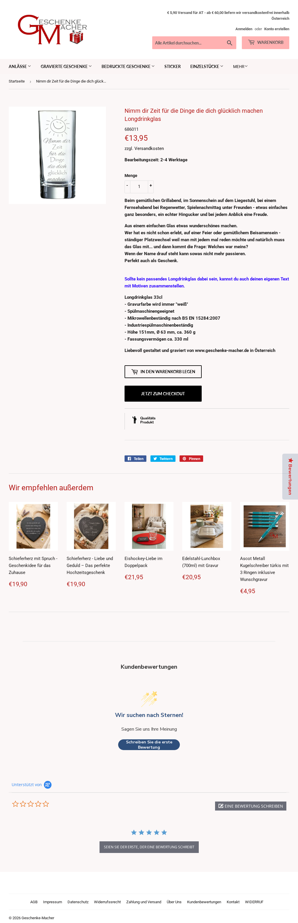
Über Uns (174, 902)
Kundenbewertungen (204, 902)
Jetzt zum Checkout (163, 393)
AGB (34, 902)
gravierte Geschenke (64, 66)
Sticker (172, 66)
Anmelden (243, 29)
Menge (131, 175)
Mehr (238, 66)
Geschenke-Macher (38, 918)
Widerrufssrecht (107, 902)
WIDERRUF (254, 902)
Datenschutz (78, 902)
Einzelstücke (205, 66)
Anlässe (18, 66)
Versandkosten (149, 148)
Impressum (52, 902)
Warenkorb (269, 42)
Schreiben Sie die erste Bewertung (149, 744)
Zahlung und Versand (143, 902)
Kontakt (233, 902)
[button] (250, 806)
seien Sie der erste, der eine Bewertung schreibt (149, 847)
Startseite (17, 81)
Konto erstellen (276, 29)
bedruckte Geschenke (126, 66)
